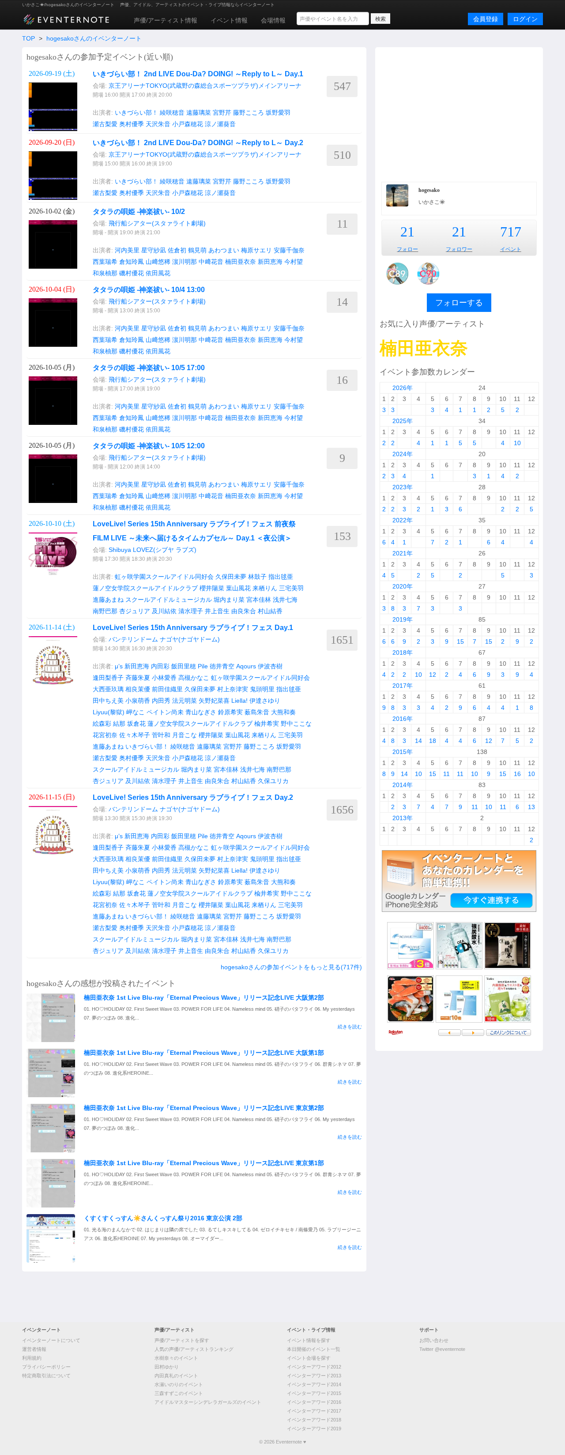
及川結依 (164, 611)
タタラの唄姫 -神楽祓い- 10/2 (139, 211)
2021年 (402, 553)
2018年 (402, 652)
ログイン (525, 18)
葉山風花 (238, 588)
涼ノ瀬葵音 (220, 124)
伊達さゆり (264, 700)
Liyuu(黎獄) (108, 712)
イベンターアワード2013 (314, 1375)
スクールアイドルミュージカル (168, 599)
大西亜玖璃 (108, 689)
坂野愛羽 (278, 112)
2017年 (402, 685)
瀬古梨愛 (105, 124)
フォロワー (459, 249)
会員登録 (485, 18)
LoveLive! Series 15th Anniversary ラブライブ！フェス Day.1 (193, 627)
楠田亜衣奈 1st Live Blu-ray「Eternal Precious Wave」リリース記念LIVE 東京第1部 (204, 1162)
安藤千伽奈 (289, 250)
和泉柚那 (105, 273)
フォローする (459, 302)
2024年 (402, 454)
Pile (203, 666)
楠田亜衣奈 (240, 261)
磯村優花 (131, 273)
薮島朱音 (257, 712)
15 (460, 641)
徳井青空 (222, 666)
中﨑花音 (211, 261)
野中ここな (296, 723)
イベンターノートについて (51, 1340)
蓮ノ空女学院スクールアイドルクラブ (145, 588)
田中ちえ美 (108, 700)
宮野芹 (222, 112)
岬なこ (135, 712)
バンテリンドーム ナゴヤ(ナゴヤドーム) (164, 639)
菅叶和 (161, 735)
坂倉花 (136, 723)
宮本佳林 (258, 599)
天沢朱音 (158, 124)
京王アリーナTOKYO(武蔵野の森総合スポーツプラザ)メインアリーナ (205, 85)
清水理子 (190, 611)
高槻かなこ (193, 677)
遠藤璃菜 (198, 112)
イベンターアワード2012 (314, 1366)
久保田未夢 (230, 576)
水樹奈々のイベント (176, 1358)
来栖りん (264, 588)
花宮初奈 (105, 735)
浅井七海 (285, 599)
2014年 (402, 784)
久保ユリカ (273, 780)
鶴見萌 (197, 250)
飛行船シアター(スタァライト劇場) (157, 223)
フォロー (407, 249)
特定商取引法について (46, 1375)
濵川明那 (184, 261)
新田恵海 (270, 261)
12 (432, 674)
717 (510, 232)
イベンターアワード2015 (314, 1393)
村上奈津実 (232, 689)
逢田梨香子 (108, 677)
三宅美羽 (291, 588)
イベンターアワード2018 (314, 1419)
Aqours (246, 666)
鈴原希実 (230, 712)
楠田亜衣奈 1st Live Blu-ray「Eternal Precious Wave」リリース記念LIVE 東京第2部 (204, 1107)
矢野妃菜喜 (214, 700)
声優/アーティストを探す (181, 1340)
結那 (119, 723)
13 (531, 806)
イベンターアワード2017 (314, 1411)
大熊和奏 (283, 712)
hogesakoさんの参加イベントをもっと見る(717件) (291, 967)
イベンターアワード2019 (314, 1428)
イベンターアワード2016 (314, 1402)
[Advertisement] (459, 113)
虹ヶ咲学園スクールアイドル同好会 (164, 576)
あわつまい (223, 250)
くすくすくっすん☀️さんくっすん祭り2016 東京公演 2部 (163, 1218)
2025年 (402, 420)
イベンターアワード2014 (314, 1384)
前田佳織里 (167, 689)
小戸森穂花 (187, 124)
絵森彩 (102, 723)
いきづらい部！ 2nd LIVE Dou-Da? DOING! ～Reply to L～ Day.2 (198, 142)
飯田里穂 (183, 666)
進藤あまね (108, 599)
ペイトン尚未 (165, 712)
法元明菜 (184, 700)
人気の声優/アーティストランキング (194, 1349)
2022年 (402, 520)
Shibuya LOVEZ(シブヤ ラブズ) (152, 549)
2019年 (402, 619)
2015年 (402, 751)
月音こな (184, 735)
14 (418, 740)
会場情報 (273, 20)
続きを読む (350, 1026)
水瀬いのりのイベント (178, 1384)
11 (446, 773)
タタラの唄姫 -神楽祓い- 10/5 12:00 (149, 446)
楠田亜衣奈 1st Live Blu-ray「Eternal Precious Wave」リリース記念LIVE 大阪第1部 (204, 1052)
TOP (28, 38)
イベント (510, 249)
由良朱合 (243, 611)
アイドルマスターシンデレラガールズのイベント (207, 1402)
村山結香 (270, 611)
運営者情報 (34, 1349)
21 (407, 232)
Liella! (239, 700)
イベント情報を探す (309, 1340)
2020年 (402, 586)
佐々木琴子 (134, 735)
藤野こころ (248, 112)
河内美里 (127, 250)
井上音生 (217, 611)
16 (517, 773)
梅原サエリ (256, 250)
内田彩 (160, 666)
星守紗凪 (153, 250)
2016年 (402, 718)
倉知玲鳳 (131, 261)
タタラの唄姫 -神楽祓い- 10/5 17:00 (149, 367)
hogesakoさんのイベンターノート (94, 38)
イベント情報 (229, 20)
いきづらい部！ (136, 112)
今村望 (293, 261)
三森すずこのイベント (178, 1393)
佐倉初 (177, 250)
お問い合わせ (433, 1340)
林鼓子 (257, 576)
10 (517, 442)
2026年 (402, 387)
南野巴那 (105, 611)
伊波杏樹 (270, 666)
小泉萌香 (137, 700)
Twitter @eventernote (442, 1349)
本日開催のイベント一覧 (313, 1349)
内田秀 (161, 700)
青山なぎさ (200, 712)
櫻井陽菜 (212, 588)
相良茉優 (137, 689)
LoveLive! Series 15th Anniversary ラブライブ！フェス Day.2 (193, 797)
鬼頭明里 (262, 689)
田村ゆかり (166, 1366)
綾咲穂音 (172, 112)
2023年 (402, 487)
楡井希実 (266, 723)
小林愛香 (164, 677)
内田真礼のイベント (176, 1375)
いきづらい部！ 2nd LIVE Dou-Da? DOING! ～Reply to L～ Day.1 (198, 74)
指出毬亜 (280, 576)
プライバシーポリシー (46, 1366)
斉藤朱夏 (137, 677)
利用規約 (31, 1358)
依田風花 (158, 273)
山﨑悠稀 (158, 261)
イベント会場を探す (309, 1358)
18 (432, 740)
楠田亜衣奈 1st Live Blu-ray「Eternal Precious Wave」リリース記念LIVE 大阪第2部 (204, 997)
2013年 (402, 817)
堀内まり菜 (229, 599)
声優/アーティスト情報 (165, 20)
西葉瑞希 (105, 261)
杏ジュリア (134, 611)
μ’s (119, 666)
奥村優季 (131, 124)
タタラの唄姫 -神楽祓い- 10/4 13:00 (149, 289)
